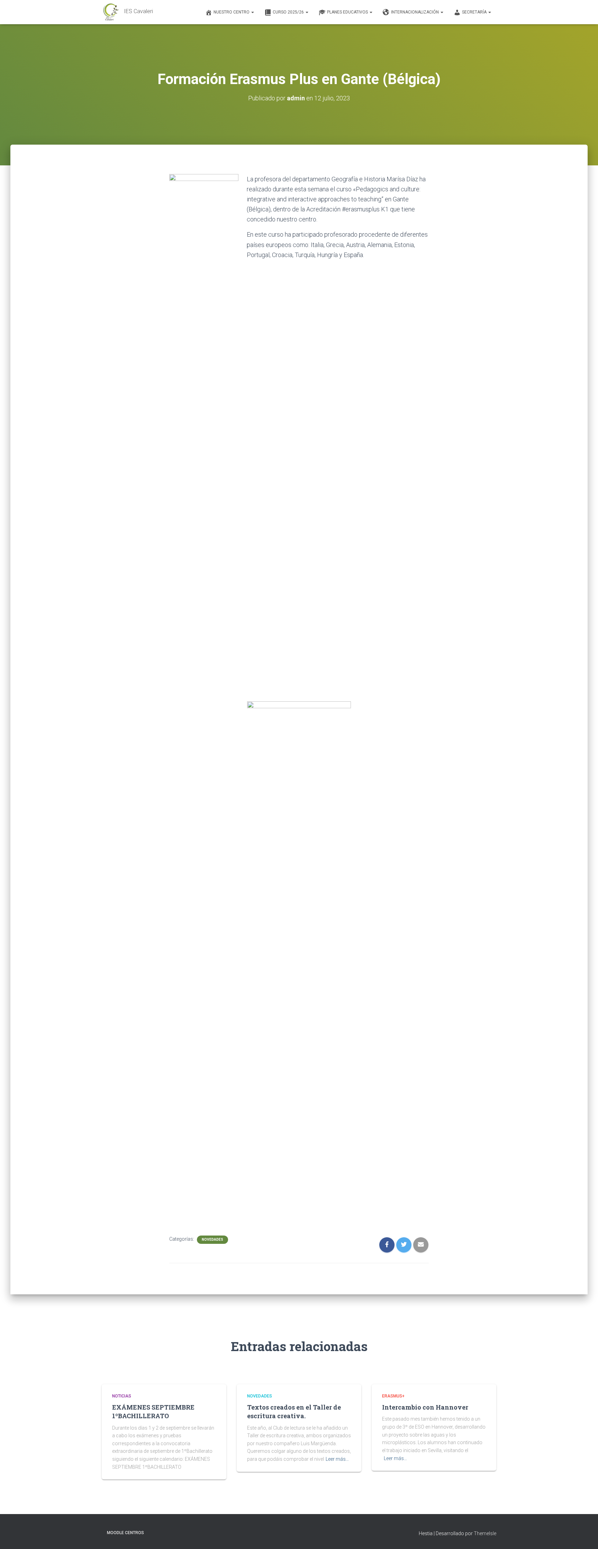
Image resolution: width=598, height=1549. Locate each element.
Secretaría (475, 12)
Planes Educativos (348, 12)
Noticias (121, 1396)
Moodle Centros (125, 1532)
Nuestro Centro (232, 12)
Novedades (212, 1239)
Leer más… (337, 1459)
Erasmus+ (393, 1396)
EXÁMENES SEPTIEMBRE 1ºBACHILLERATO (153, 1411)
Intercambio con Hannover (425, 1407)
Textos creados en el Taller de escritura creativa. (294, 1411)
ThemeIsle (485, 1533)
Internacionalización (415, 12)
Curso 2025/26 (289, 12)
